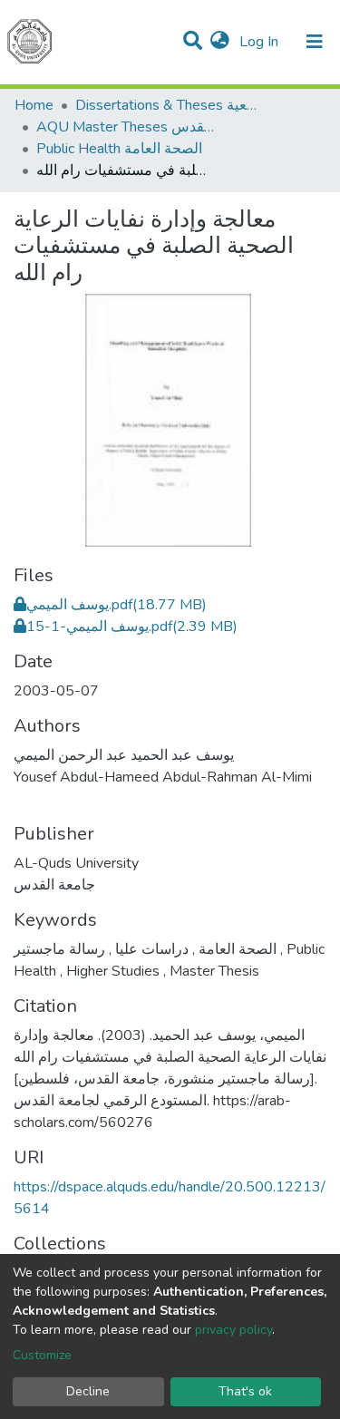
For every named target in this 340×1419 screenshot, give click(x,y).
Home (34, 105)
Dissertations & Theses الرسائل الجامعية (166, 105)
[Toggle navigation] (314, 42)
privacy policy (233, 1329)
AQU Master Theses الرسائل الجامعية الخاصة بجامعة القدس (127, 127)
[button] (220, 42)
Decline (88, 1391)
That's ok (245, 1391)
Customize (42, 1355)
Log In (260, 42)
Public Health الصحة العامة (119, 149)
